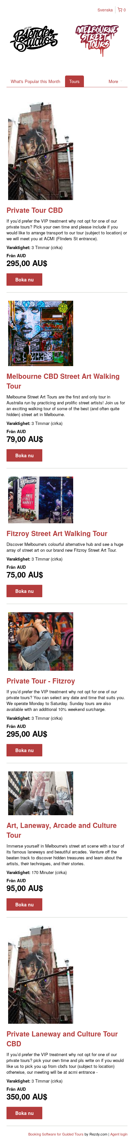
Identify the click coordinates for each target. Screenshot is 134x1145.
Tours (74, 81)
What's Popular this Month (35, 81)
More (114, 81)
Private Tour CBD (35, 210)
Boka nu (24, 279)
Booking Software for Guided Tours (56, 1134)
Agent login (118, 1134)
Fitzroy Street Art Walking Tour (57, 533)
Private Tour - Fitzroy (41, 680)
